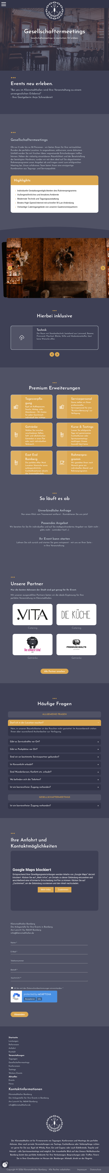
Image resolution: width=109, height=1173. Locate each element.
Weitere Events (15, 1073)
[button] (10, 268)
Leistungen (13, 1041)
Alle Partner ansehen (54, 671)
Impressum (82, 1170)
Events (11, 1080)
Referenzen (14, 1045)
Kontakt (12, 1052)
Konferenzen (14, 1066)
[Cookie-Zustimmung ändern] (5, 1164)
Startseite (13, 1038)
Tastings (12, 1070)
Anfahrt (12, 1048)
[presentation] (51, 354)
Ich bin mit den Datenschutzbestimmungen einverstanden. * (38, 988)
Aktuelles (13, 1077)
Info (39, 999)
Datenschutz (95, 1170)
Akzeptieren (30, 999)
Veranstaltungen (16, 1056)
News (11, 1084)
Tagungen (13, 1059)
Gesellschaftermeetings (19, 1063)
